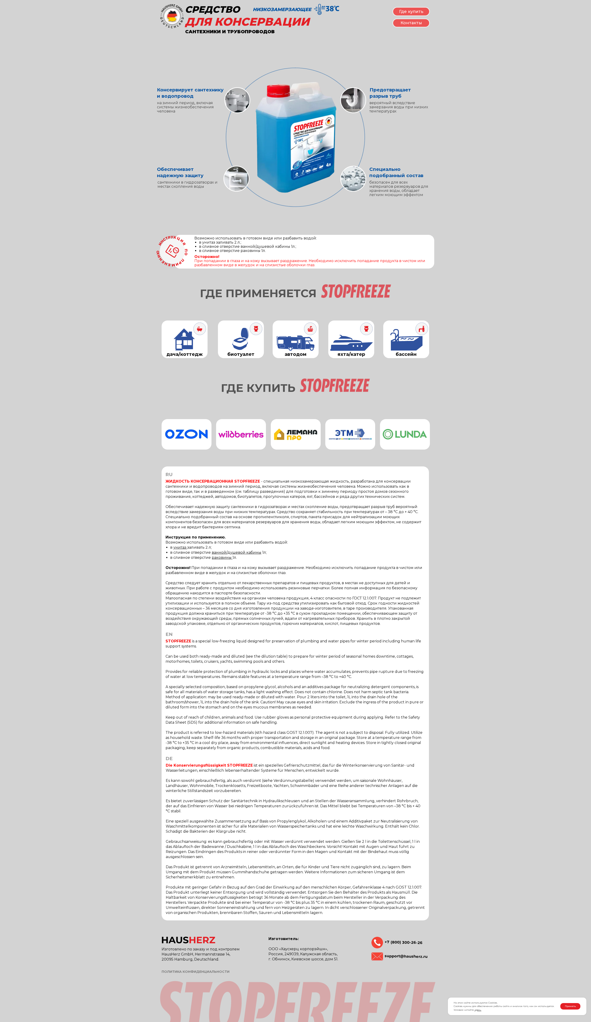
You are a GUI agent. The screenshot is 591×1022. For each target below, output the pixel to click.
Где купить (411, 11)
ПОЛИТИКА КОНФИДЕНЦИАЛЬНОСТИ (195, 972)
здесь (477, 1009)
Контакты (411, 22)
